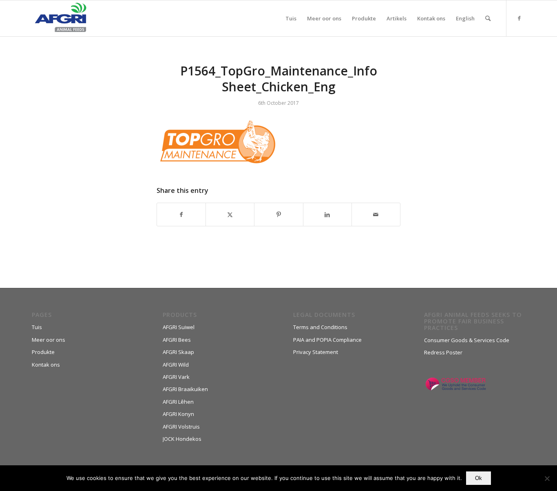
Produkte (43, 352)
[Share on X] (230, 214)
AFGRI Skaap (178, 352)
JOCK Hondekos (182, 438)
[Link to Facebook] (519, 18)
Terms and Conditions (320, 327)
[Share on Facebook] (181, 214)
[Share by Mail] (376, 214)
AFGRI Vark (176, 376)
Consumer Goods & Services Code (466, 340)
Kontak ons (46, 364)
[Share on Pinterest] (278, 214)
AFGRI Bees (177, 339)
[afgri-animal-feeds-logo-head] (60, 18)
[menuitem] (291, 18)
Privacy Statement (315, 352)
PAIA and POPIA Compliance (327, 339)
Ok (478, 478)
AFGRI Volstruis (181, 426)
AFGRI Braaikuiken (185, 389)
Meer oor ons (48, 339)
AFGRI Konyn (178, 414)
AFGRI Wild (176, 364)
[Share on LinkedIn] (327, 214)
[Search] (488, 18)
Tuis (37, 327)
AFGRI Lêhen (178, 401)
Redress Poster (443, 352)
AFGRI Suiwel (179, 327)
